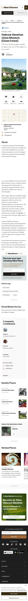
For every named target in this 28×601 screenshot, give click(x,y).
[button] (6, 96)
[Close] (26, 585)
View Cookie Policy (22, 590)
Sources (5, 375)
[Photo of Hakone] (6, 431)
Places (4, 561)
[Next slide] (23, 74)
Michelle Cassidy (8, 348)
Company (5, 581)
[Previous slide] (4, 74)
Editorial (5, 566)
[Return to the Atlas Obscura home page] (9, 7)
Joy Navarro (9, 54)
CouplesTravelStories (9, 336)
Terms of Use (19, 278)
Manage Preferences (14, 598)
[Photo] (22, 392)
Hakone (15, 429)
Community (6, 576)
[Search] (22, 7)
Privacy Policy (12, 278)
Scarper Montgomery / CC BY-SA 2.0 (11, 90)
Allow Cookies (14, 593)
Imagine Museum (7, 469)
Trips (3, 571)
